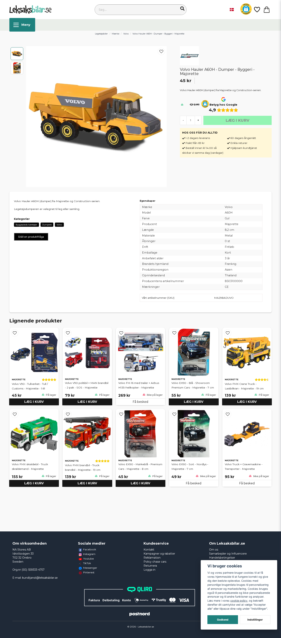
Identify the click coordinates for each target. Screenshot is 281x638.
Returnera (150, 565)
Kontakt (149, 549)
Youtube (88, 558)
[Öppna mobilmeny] (22, 25)
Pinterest (88, 572)
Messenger (90, 567)
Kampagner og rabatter (159, 553)
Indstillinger (255, 619)
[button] (182, 9)
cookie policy (238, 600)
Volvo (126, 33)
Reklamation (152, 557)
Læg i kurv (34, 402)
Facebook (89, 549)
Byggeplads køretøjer (26, 224)
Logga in (149, 569)
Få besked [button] (140, 402)
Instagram (89, 554)
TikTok (87, 563)
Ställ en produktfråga (31, 236)
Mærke (115, 33)
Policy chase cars (155, 561)
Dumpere (47, 224)
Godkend (222, 619)
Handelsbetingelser (222, 557)
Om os (213, 549)
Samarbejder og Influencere (228, 553)
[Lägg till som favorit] (257, 9)
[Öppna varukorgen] (267, 9)
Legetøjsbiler (101, 33)
